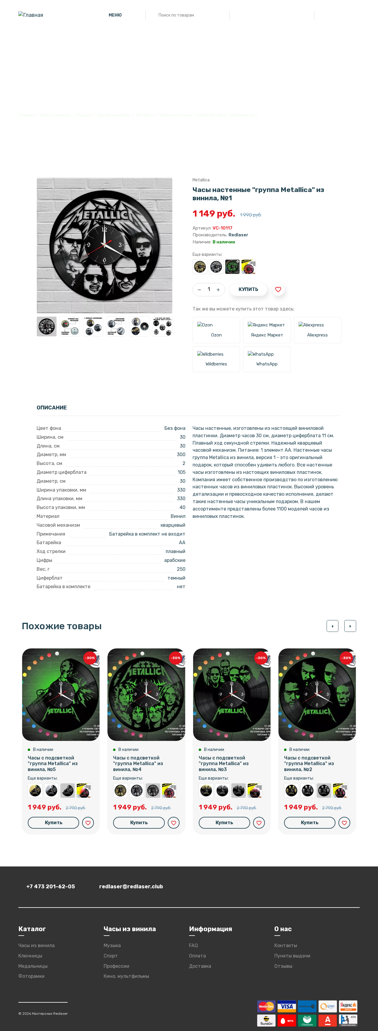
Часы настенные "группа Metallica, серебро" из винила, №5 (51, 790)
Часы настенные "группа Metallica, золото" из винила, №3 (206, 790)
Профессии (116, 966)
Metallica (144, 115)
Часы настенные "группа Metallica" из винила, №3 (239, 790)
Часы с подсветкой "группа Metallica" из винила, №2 (309, 763)
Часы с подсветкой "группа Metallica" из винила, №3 (224, 763)
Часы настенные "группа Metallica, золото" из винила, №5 (35, 790)
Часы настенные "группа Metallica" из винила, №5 (68, 790)
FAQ (193, 945)
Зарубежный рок (113, 115)
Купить (248, 289)
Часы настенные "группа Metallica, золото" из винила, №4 (120, 790)
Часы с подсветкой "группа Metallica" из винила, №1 (232, 267)
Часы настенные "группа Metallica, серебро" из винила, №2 (308, 790)
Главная (26, 115)
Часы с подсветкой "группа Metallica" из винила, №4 (138, 763)
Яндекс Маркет (267, 335)
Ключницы (30, 956)
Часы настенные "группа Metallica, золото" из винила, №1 (200, 267)
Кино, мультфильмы (126, 976)
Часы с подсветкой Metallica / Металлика (249, 267)
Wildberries (216, 364)
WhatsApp (267, 364)
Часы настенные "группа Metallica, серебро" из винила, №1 (216, 267)
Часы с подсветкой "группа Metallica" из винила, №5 (53, 763)
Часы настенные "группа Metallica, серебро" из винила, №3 (222, 790)
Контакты (285, 945)
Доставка (200, 966)
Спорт (111, 956)
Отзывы (283, 966)
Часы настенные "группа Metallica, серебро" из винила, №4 (137, 790)
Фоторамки (31, 976)
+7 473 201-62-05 (50, 886)
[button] (332, 626)
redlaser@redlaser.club (131, 886)
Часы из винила (55, 115)
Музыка (84, 115)
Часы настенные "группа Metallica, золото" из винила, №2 (291, 790)
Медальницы (33, 966)
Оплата (197, 956)
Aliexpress (317, 335)
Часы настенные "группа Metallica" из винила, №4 (153, 790)
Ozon (216, 335)
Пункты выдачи (292, 956)
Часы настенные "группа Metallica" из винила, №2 (324, 790)
